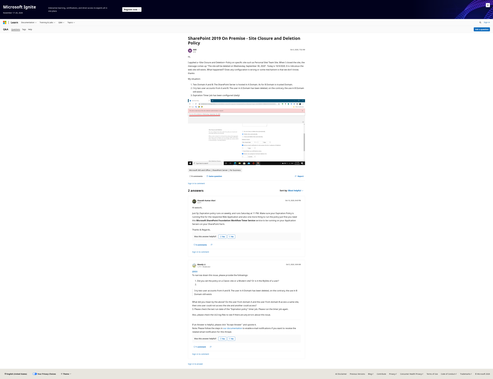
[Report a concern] (211, 245)
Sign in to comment (196, 183)
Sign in (487, 22)
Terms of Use (432, 374)
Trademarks (465, 374)
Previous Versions (357, 374)
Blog (370, 374)
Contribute (381, 374)
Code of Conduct (448, 374)
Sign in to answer (195, 364)
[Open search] (480, 22)
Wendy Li (201, 264)
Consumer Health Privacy (411, 374)
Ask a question (482, 29)
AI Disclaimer (341, 374)
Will (194, 49)
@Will (194, 271)
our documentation (232, 328)
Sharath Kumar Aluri (206, 200)
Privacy (392, 374)
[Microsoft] (4, 22)
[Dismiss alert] (488, 5)
